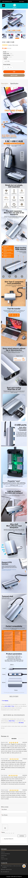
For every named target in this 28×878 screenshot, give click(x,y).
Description (4, 83)
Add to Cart (14, 75)
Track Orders (21, 1)
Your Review (4, 815)
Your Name (4, 809)
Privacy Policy (4, 855)
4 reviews (10, 45)
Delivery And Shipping (5, 853)
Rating (3, 832)
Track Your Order (4, 858)
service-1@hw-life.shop (7, 869)
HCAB (5, 58)
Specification (14, 83)
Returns (2, 857)
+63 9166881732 (5, 871)
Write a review (15, 45)
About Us (3, 852)
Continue (21, 835)
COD (14, 71)
